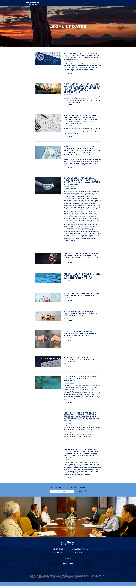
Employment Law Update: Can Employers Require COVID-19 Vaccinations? (80, 379)
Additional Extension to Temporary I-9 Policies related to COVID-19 (81, 359)
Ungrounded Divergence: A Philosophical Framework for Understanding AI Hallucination (82, 180)
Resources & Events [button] (71, 3)
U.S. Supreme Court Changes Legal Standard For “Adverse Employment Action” (80, 314)
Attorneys (61, 3)
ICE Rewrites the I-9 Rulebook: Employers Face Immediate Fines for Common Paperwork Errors (81, 55)
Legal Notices (68, 563)
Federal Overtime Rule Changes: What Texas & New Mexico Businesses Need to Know (82, 276)
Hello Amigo (72, 584)
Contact (86, 3)
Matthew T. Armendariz (74, 184)
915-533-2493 (107, 3)
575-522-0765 (78, 552)
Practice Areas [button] (53, 3)
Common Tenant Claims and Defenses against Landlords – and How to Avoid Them (81, 333)
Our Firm (45, 3)
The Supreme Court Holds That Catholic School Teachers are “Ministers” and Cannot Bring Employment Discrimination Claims (81, 453)
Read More (68, 73)
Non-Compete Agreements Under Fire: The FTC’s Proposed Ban (82, 294)
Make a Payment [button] (95, 3)
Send (80, 491)
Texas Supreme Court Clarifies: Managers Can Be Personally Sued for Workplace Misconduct (82, 255)
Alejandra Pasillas (73, 59)
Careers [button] (80, 3)
